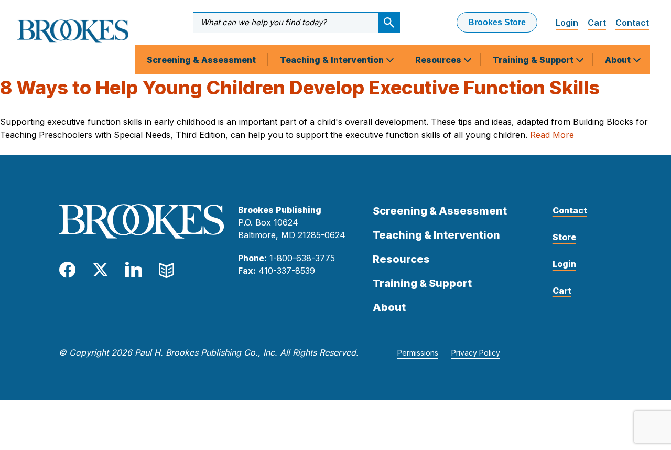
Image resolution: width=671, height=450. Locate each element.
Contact (632, 22)
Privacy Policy (475, 352)
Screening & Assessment (201, 60)
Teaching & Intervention (333, 60)
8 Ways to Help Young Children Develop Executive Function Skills (300, 87)
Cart (597, 22)
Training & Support (534, 60)
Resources (439, 60)
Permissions (417, 352)
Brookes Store (497, 22)
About (619, 60)
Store (564, 237)
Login (567, 22)
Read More (552, 135)
